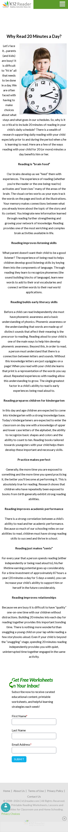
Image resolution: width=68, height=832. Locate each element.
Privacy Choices (10, 813)
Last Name (19, 730)
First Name (19, 716)
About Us (19, 790)
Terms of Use (36, 790)
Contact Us (34, 796)
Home (6, 790)
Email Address (22, 744)
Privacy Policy (55, 790)
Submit (19, 759)
